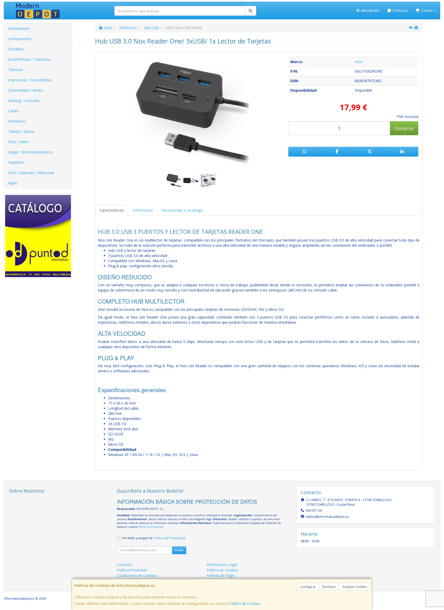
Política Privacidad (132, 570)
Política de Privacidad (150, 527)
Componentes (20, 38)
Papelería (15, 162)
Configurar (308, 587)
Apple (12, 183)
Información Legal (222, 564)
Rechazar (329, 587)
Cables (13, 110)
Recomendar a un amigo (182, 210)
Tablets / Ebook (21, 131)
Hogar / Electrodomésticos (30, 152)
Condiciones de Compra (137, 575)
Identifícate (369, 10)
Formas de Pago (220, 575)
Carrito (426, 10)
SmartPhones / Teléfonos (29, 59)
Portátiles (16, 49)
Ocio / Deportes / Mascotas (31, 172)
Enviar (179, 550)
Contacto (399, 10)
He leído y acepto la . (154, 538)
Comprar (404, 128)
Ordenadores (19, 28)
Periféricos (17, 121)
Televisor (15, 69)
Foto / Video (18, 141)
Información (143, 210)
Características (111, 210)
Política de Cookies (245, 603)
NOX (359, 61)
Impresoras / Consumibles (30, 80)
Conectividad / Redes (25, 90)
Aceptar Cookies (355, 587)
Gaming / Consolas (24, 100)
